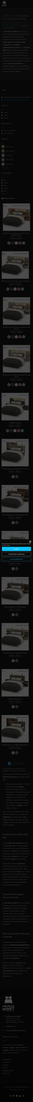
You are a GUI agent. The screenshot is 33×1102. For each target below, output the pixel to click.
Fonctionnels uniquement (16, 554)
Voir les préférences (16, 559)
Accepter (16, 549)
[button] (30, 542)
